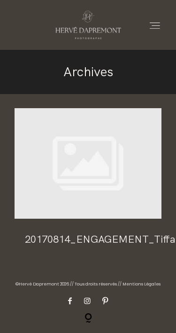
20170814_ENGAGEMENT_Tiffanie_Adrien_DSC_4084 (88, 183)
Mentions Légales (141, 284)
